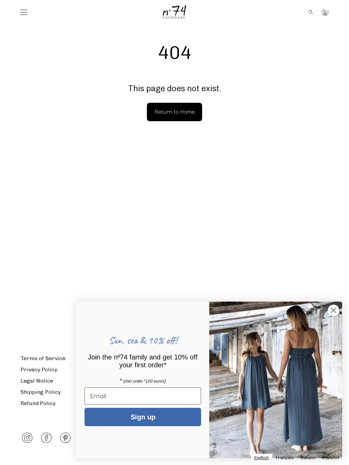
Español (330, 457)
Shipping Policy (40, 392)
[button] (310, 12)
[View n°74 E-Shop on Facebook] (46, 438)
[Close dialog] (333, 310)
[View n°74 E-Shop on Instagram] (27, 438)
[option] (284, 458)
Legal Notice (36, 381)
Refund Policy (38, 403)
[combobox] (261, 458)
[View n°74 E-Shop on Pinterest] (65, 438)
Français (285, 457)
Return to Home (174, 112)
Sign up (143, 417)
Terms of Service (42, 358)
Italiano (308, 457)
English (261, 457)
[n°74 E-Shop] (174, 12)
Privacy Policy (38, 369)
